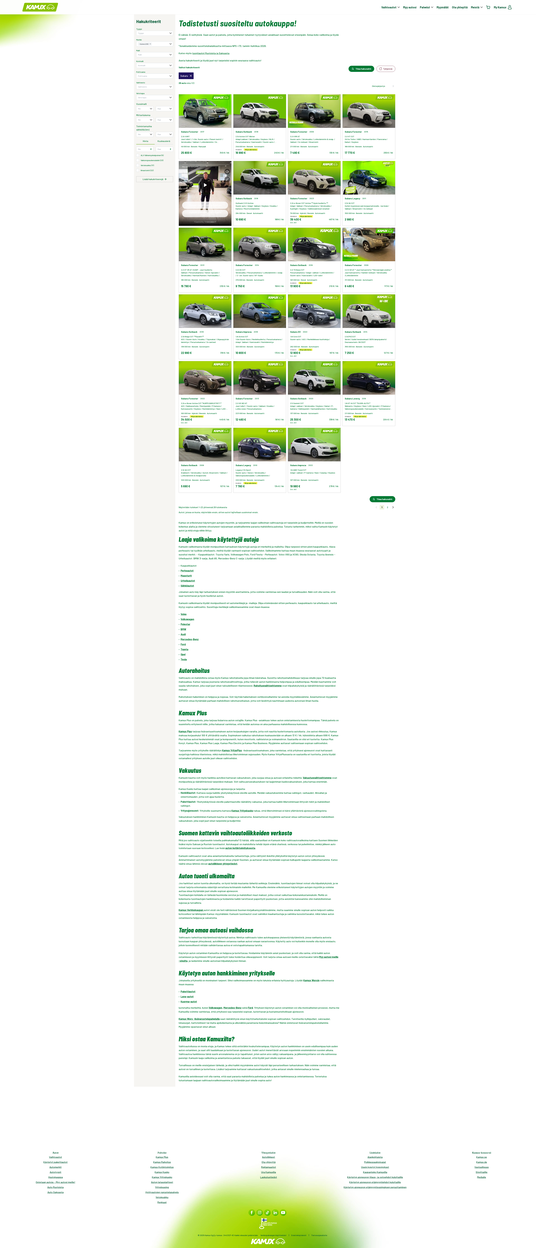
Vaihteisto (140, 82)
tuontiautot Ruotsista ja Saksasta (210, 53)
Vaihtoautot (55, 1157)
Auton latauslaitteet (162, 1182)
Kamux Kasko (162, 1172)
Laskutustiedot (268, 1177)
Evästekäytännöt (298, 1235)
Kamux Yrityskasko (162, 1177)
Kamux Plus (162, 1157)
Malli (138, 50)
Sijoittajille (481, 1172)
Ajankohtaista (375, 1157)
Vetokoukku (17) (147, 165)
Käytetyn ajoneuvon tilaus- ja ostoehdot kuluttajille (375, 1177)
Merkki (139, 40)
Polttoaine (140, 72)
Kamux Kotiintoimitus (162, 1167)
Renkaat (162, 1202)
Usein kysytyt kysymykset (375, 1167)
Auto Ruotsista (55, 1187)
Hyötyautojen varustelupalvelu (162, 1192)
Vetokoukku (162, 1197)
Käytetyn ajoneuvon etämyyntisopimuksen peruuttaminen (375, 1187)
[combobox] (154, 33)
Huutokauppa (55, 1177)
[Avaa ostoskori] (488, 7)
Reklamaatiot (268, 1167)
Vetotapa (140, 93)
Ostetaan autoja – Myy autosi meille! (55, 1182)
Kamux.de (481, 1162)
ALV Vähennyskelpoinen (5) (152, 155)
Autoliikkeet (268, 1157)
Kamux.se (481, 1157)
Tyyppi (139, 29)
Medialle (481, 1177)
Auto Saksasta (55, 1192)
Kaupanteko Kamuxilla (375, 1172)
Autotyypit (55, 1172)
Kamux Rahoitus (162, 1162)
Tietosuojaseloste (319, 1235)
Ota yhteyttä (460, 7)
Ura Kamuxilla (268, 1172)
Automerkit (55, 1167)
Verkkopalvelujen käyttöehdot (273, 1235)
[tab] (145, 141)
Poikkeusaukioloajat (375, 1162)
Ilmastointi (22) (147, 170)
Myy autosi (410, 7)
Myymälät (443, 7)
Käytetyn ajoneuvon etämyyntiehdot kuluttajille (375, 1182)
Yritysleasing (162, 1187)
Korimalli (139, 61)
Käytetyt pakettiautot (55, 1162)
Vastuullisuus (481, 1167)
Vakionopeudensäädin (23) (152, 160)
